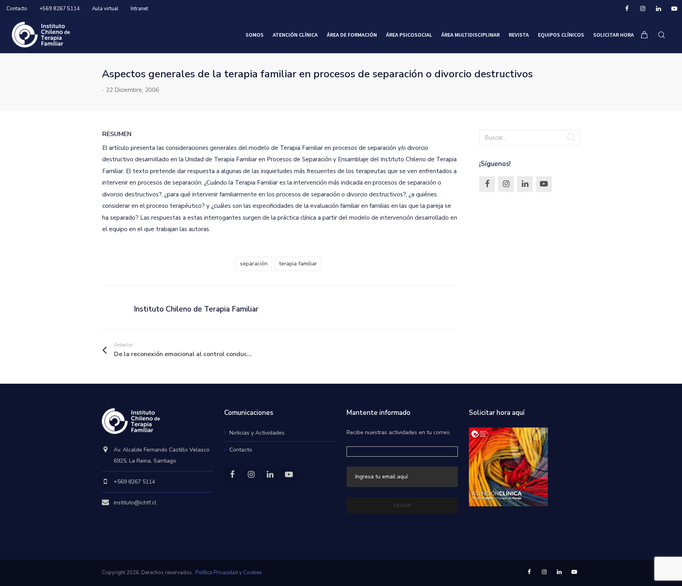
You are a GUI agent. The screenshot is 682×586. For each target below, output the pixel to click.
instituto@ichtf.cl (135, 502)
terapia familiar (298, 263)
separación (254, 263)
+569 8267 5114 (59, 8)
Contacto (16, 8)
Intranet (139, 8)
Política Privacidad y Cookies (228, 572)
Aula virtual (105, 8)
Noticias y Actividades (257, 433)
